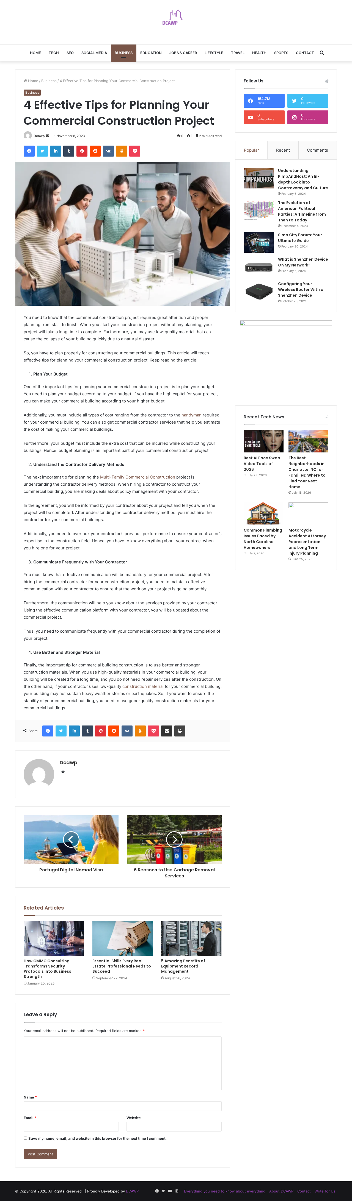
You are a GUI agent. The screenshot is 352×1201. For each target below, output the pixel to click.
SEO (70, 53)
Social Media (94, 53)
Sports (281, 53)
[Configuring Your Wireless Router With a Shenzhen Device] (259, 291)
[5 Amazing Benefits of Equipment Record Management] (191, 938)
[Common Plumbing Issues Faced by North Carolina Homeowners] (264, 513)
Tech (54, 53)
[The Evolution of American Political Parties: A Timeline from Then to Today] (259, 210)
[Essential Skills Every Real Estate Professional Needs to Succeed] (122, 938)
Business (124, 53)
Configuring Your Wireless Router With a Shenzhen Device (300, 289)
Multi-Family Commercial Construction (137, 477)
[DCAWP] (176, 19)
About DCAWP (281, 1191)
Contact (305, 53)
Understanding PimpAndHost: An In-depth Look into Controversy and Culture (303, 179)
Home (35, 53)
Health (259, 53)
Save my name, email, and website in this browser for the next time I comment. (97, 1138)
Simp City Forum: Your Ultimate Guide (300, 237)
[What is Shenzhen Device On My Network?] (259, 267)
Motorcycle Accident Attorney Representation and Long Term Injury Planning (307, 541)
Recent (283, 150)
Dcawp (39, 136)
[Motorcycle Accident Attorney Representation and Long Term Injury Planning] (308, 513)
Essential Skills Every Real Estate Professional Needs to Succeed (121, 966)
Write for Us (325, 1191)
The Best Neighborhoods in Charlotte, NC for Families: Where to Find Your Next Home (307, 472)
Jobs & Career (183, 53)
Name (30, 1097)
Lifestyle (214, 53)
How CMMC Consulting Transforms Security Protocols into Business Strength (47, 968)
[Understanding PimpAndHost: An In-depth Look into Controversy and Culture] (259, 178)
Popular (251, 150)
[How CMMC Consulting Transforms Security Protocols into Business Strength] (54, 938)
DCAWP (132, 1191)
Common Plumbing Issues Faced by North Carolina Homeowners (263, 538)
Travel (237, 53)
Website (134, 1118)
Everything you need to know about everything (224, 1191)
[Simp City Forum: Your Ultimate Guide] (259, 242)
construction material (143, 686)
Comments (317, 150)
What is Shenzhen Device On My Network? (303, 262)
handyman (192, 415)
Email (30, 1118)
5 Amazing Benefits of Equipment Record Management (183, 966)
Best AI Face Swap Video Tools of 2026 (262, 463)
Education (151, 53)
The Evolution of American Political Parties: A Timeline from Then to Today (302, 211)
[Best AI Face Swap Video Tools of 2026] (264, 441)
